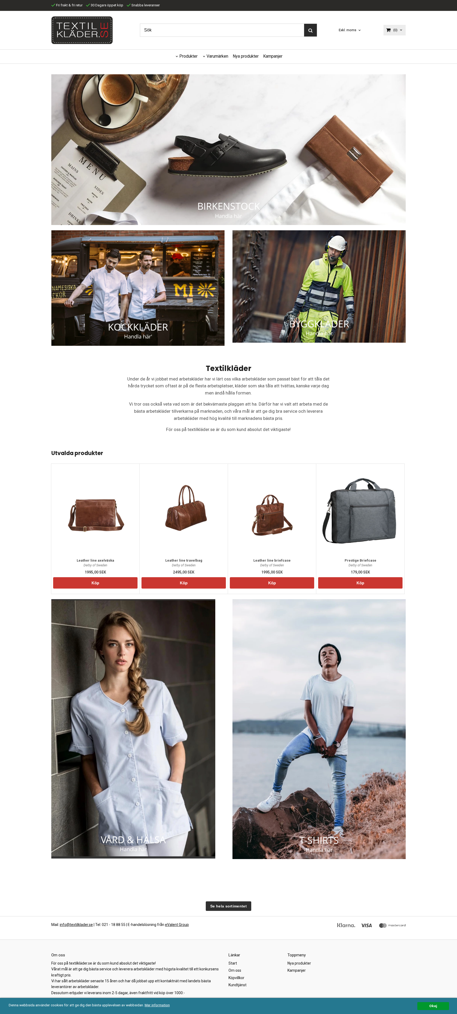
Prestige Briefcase (360, 560)
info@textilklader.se (76, 925)
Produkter (188, 56)
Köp (95, 583)
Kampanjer (272, 56)
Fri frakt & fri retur (69, 5)
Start (233, 963)
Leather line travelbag (183, 560)
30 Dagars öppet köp (106, 5)
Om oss (235, 970)
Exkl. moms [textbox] (347, 30)
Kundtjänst (237, 985)
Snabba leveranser (145, 5)
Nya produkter (246, 56)
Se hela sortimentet (228, 906)
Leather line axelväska (95, 560)
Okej (433, 1006)
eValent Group (177, 925)
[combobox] (350, 30)
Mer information (157, 1005)
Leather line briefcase (272, 560)
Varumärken (217, 56)
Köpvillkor (236, 978)
